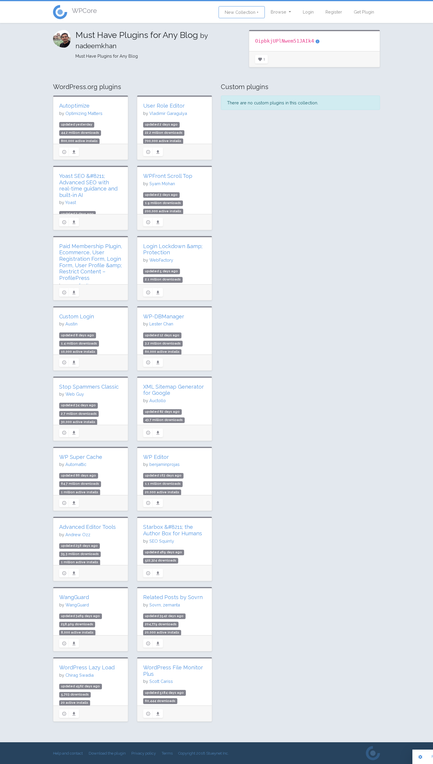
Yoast (70, 202)
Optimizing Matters (84, 113)
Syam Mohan (162, 183)
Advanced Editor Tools (87, 527)
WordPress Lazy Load (87, 667)
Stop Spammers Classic (89, 387)
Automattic (75, 464)
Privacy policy (143, 753)
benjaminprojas (164, 464)
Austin (71, 323)
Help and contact (68, 753)
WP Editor (156, 457)
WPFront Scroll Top (167, 176)
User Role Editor (164, 106)
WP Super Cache (80, 457)
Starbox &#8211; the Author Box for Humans (172, 530)
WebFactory (161, 260)
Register (333, 11)
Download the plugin (107, 753)
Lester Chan (161, 323)
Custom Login (76, 316)
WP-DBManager (163, 316)
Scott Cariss (161, 681)
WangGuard (74, 597)
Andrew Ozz (77, 534)
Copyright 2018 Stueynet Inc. (203, 753)
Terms (167, 753)
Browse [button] (279, 11)
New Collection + (242, 12)
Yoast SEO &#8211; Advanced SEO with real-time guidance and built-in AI (88, 185)
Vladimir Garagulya (168, 113)
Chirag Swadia (79, 675)
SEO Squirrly (161, 541)
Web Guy (74, 394)
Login (308, 11)
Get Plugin (364, 11)
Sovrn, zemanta (164, 604)
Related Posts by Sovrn (173, 597)
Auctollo (157, 400)
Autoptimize (74, 106)
